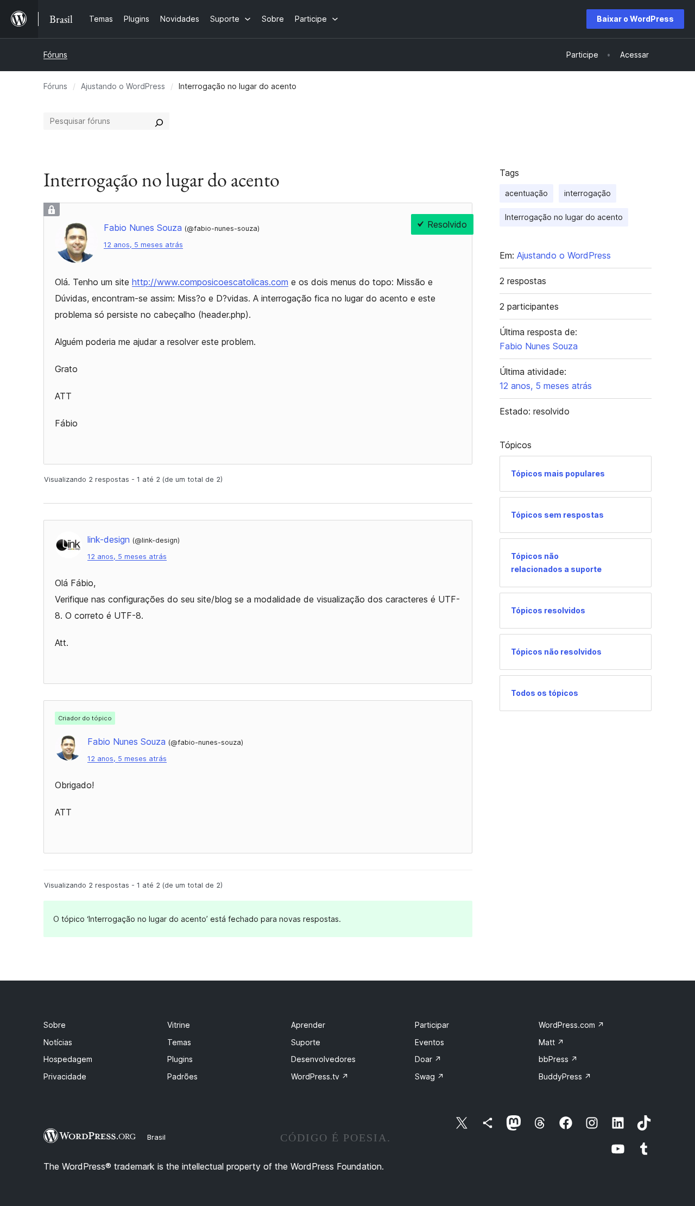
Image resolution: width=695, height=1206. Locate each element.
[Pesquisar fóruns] (159, 121)
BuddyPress (565, 1076)
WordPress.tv (320, 1076)
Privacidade (64, 1076)
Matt (551, 1042)
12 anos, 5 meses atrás (143, 245)
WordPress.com (571, 1024)
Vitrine (178, 1024)
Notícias (57, 1042)
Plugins (180, 1059)
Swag (429, 1076)
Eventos (429, 1042)
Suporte (305, 1042)
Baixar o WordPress (635, 18)
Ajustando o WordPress (123, 86)
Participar (432, 1024)
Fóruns (55, 54)
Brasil (156, 1137)
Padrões (182, 1076)
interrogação (587, 193)
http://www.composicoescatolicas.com (210, 282)
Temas (179, 1042)
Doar (428, 1059)
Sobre (54, 1024)
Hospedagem (67, 1059)
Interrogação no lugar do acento (564, 217)
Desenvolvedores (323, 1059)
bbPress (558, 1059)
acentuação (526, 193)
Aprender (308, 1024)
